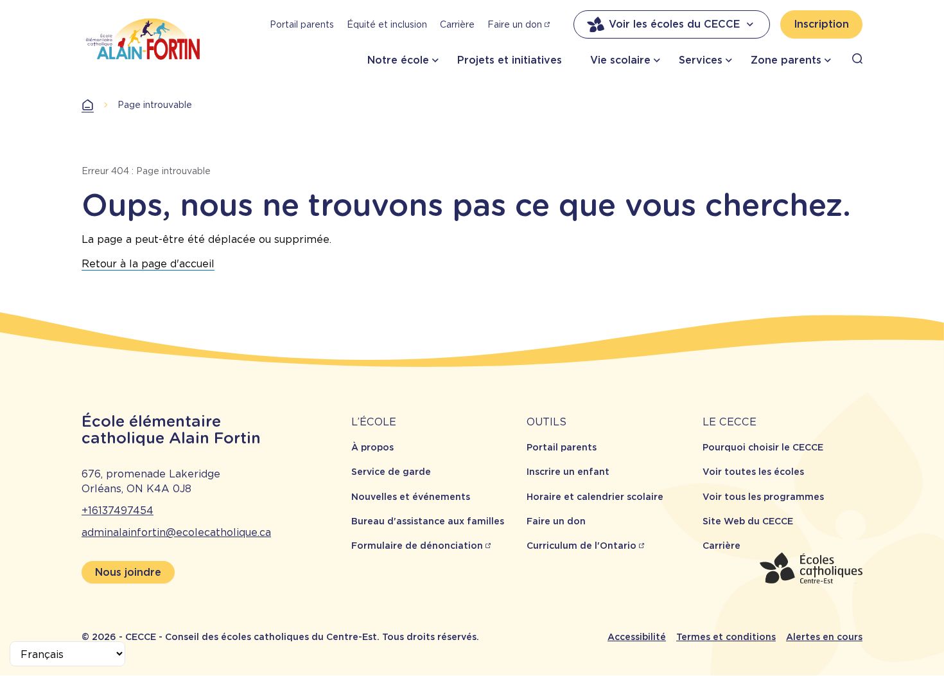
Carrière (457, 24)
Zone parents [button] (786, 60)
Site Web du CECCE (748, 521)
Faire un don (514, 24)
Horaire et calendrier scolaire (595, 497)
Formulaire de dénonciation (417, 545)
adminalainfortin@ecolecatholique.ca (176, 532)
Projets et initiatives (509, 60)
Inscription (821, 24)
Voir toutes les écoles (753, 472)
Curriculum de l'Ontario (581, 545)
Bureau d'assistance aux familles (427, 521)
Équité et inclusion (387, 24)
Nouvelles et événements (410, 497)
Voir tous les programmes (763, 497)
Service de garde (391, 472)
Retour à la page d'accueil (148, 264)
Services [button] (700, 60)
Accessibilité (636, 637)
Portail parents (302, 24)
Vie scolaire (620, 60)
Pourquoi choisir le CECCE (763, 447)
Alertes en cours (824, 637)
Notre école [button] (398, 60)
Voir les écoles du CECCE (674, 24)
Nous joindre (128, 572)
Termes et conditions (726, 637)
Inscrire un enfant (568, 472)
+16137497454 (117, 510)
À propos (372, 447)
